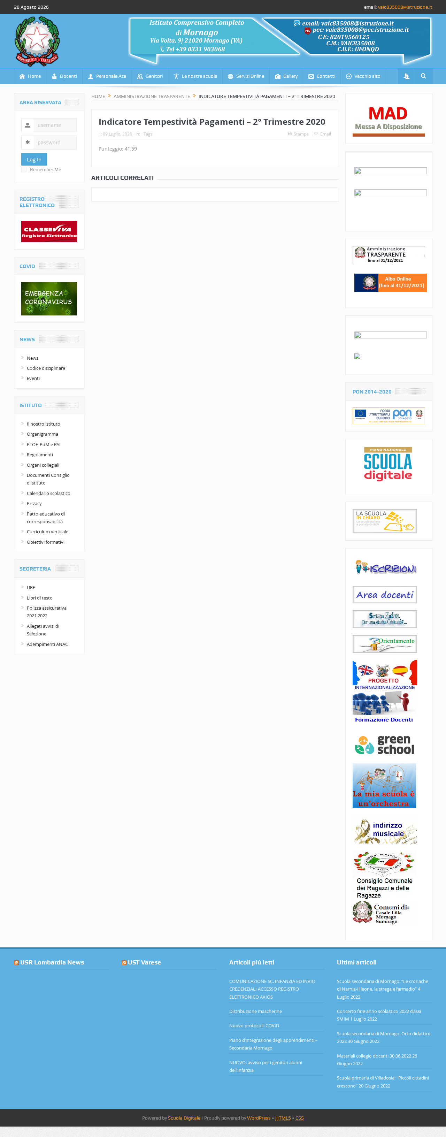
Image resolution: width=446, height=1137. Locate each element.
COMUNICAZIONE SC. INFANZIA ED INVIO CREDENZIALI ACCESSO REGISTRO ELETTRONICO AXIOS (272, 989)
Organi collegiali (43, 465)
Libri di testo (40, 598)
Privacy (34, 503)
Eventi (33, 378)
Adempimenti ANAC (47, 644)
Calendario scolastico (48, 493)
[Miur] (357, 355)
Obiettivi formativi (45, 542)
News (32, 358)
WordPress (259, 1118)
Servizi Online (250, 76)
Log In (34, 159)
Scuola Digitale (184, 1118)
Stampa (301, 134)
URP (31, 587)
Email (325, 134)
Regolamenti (40, 454)
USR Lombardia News (52, 962)
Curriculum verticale (47, 531)
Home (34, 76)
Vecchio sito (367, 76)
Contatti (326, 76)
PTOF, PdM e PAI (44, 444)
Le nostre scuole (199, 76)
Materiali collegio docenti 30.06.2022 (374, 1056)
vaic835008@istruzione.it (405, 7)
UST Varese (144, 962)
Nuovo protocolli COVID (254, 1025)
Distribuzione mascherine (255, 1011)
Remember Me (45, 169)
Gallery (290, 76)
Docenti (68, 76)
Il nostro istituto (43, 424)
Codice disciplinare (46, 368)
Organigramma (42, 434)
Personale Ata (111, 76)
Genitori (154, 76)
